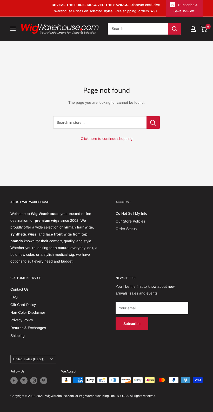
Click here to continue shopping (106, 138)
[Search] (174, 29)
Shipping (17, 335)
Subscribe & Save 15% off (186, 8)
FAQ (14, 297)
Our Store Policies (130, 221)
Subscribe (132, 324)
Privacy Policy (21, 320)
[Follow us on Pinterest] (43, 380)
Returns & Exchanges (28, 328)
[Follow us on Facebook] (14, 380)
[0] (204, 29)
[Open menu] (13, 29)
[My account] (193, 29)
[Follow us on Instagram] (33, 380)
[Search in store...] (153, 122)
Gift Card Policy (23, 305)
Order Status (126, 229)
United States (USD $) (28, 359)
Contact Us (19, 289)
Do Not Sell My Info (131, 213)
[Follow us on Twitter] (24, 380)
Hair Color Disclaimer (27, 312)
